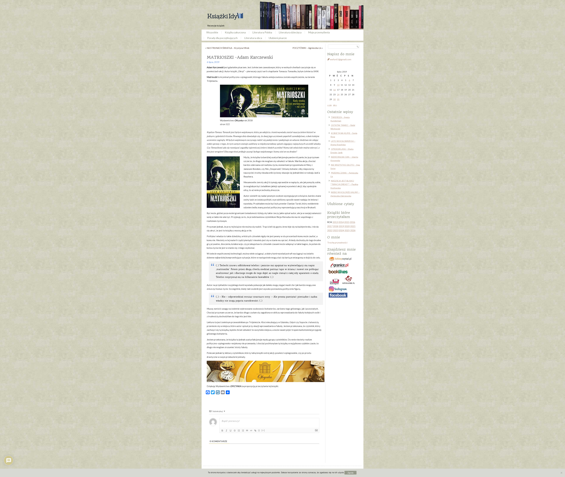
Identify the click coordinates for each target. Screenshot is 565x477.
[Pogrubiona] (222, 430)
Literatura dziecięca (290, 32)
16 (334, 89)
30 (334, 99)
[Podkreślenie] (231, 430)
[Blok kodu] (251, 430)
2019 (341, 226)
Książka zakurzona (235, 32)
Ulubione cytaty (340, 204)
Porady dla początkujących (222, 38)
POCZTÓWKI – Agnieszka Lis (307, 48)
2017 (330, 226)
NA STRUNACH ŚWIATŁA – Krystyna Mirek (228, 48)
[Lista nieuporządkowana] (243, 430)
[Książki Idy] (225, 16)
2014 (341, 222)
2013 (335, 222)
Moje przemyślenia (319, 32)
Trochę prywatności (337, 242)
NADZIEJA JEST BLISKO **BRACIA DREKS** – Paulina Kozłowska (344, 184)
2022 (330, 230)
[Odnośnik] (255, 430)
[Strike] (235, 430)
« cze (329, 105)
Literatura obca (253, 38)
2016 (352, 222)
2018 (335, 226)
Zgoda (350, 472)
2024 (341, 230)
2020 (347, 226)
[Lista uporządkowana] (239, 430)
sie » (335, 105)
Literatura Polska (262, 32)
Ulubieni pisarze (278, 38)
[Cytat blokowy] (247, 430)
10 (338, 85)
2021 (352, 226)
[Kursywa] (226, 430)
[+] (263, 430)
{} (259, 430)
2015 (346, 222)
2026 (352, 230)
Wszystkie (212, 32)
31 (338, 99)
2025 (347, 230)
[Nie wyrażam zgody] (561, 472)
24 (338, 94)
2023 (335, 230)
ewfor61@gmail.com (340, 59)
